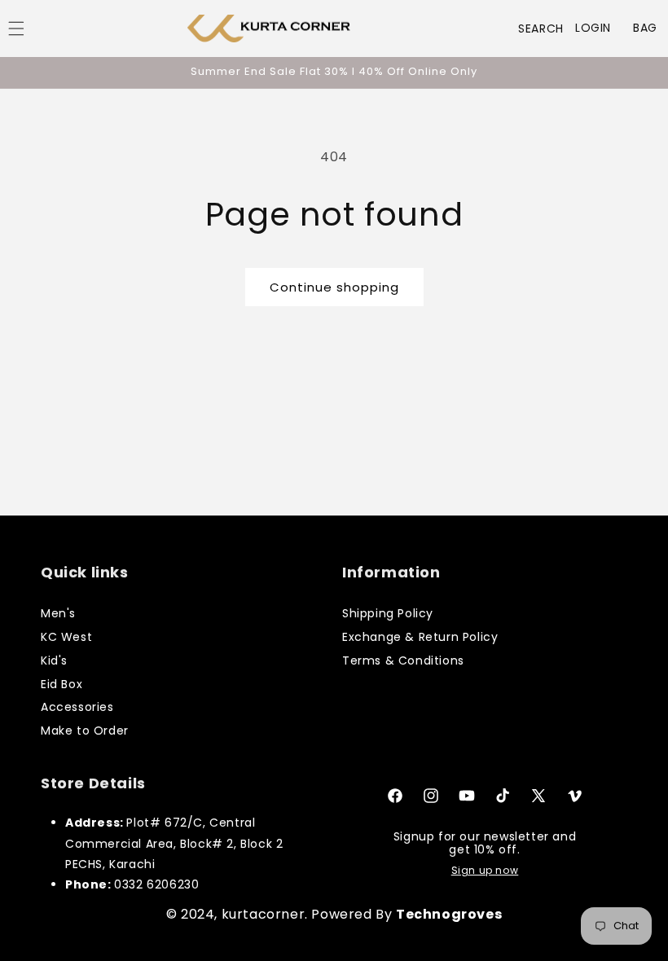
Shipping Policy (387, 613)
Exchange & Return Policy (420, 637)
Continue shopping (334, 287)
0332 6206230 (156, 884)
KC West (66, 637)
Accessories (77, 707)
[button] (541, 28)
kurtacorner (263, 914)
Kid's (54, 660)
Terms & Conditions (403, 660)
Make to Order (85, 730)
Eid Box (61, 684)
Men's (58, 613)
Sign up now (485, 870)
